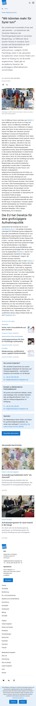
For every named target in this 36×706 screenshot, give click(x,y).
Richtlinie (20, 252)
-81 (21, 562)
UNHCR (29, 120)
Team (27, 397)
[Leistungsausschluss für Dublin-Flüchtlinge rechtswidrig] (31, 341)
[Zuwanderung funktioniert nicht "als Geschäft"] (18, 459)
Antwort (29, 261)
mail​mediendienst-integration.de (17, 379)
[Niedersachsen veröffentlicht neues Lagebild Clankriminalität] (31, 353)
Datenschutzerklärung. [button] (18, 697)
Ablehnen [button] (13, 701)
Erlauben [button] (23, 701)
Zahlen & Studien (7, 333)
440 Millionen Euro (8, 229)
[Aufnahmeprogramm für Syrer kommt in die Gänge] (18, 506)
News (6, 8)
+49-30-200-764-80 (11, 562)
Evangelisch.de (9, 315)
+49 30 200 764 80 (12, 377)
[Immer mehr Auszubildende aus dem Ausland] (31, 329)
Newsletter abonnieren (11, 433)
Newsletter (8, 580)
